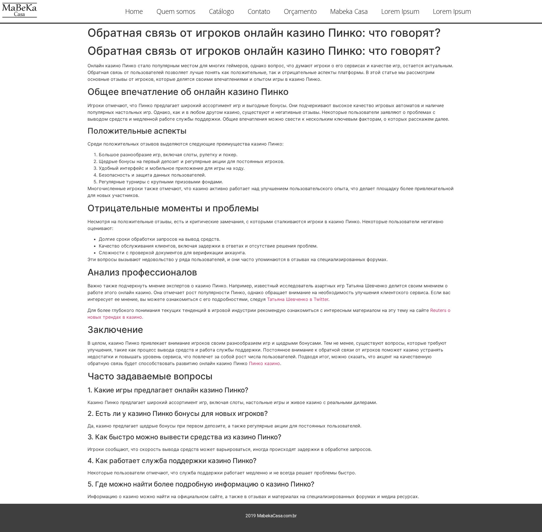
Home (134, 11)
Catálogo (221, 11)
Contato (259, 11)
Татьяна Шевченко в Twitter (297, 299)
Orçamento (300, 11)
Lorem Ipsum (400, 11)
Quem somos (175, 11)
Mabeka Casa (349, 11)
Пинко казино (264, 363)
